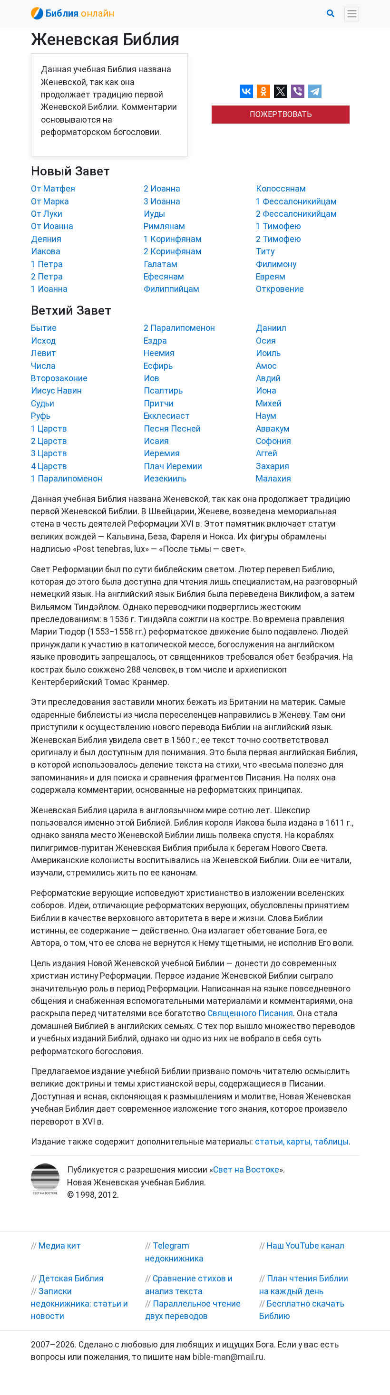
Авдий (268, 378)
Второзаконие (59, 378)
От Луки (46, 214)
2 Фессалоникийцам (296, 214)
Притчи (159, 403)
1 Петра (47, 264)
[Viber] (297, 91)
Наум (266, 416)
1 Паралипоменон (66, 478)
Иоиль (268, 353)
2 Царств (49, 441)
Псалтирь (163, 390)
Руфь (40, 416)
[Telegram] (315, 91)
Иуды (154, 214)
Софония (273, 441)
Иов (151, 378)
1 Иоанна (49, 289)
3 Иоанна (162, 201)
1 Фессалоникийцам (296, 201)
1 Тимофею (278, 226)
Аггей (266, 453)
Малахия (273, 478)
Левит (43, 353)
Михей (269, 403)
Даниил (271, 328)
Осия (266, 341)
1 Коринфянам (173, 239)
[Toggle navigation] (351, 14)
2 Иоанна (162, 188)
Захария (272, 466)
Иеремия (162, 453)
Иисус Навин (56, 390)
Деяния (46, 239)
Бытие (44, 328)
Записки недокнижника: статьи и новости (79, 1304)
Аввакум (273, 428)
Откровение (280, 289)
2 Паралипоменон (179, 328)
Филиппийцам (171, 289)
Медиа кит (60, 1246)
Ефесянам (164, 276)
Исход (43, 341)
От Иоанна (52, 226)
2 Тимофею (278, 239)
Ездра (155, 341)
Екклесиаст (167, 416)
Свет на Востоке (246, 1169)
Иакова (45, 251)
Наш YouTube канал (305, 1246)
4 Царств (49, 466)
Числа (43, 366)
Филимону (276, 264)
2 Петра (47, 276)
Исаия (156, 441)
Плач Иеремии (173, 466)
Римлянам (164, 226)
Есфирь (158, 366)
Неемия (159, 353)
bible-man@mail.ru (228, 1357)
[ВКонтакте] (246, 91)
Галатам (160, 264)
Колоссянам (281, 188)
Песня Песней (172, 428)
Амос (266, 366)
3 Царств (49, 453)
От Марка (50, 201)
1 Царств (49, 428)
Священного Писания (250, 1013)
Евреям (270, 276)
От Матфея (53, 188)
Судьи (42, 403)
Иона (266, 390)
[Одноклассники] (263, 91)
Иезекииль (165, 478)
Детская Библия (71, 1278)
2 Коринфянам (173, 251)
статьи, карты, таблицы (302, 1141)
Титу (265, 251)
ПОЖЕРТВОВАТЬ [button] (281, 114)
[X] (280, 91)
